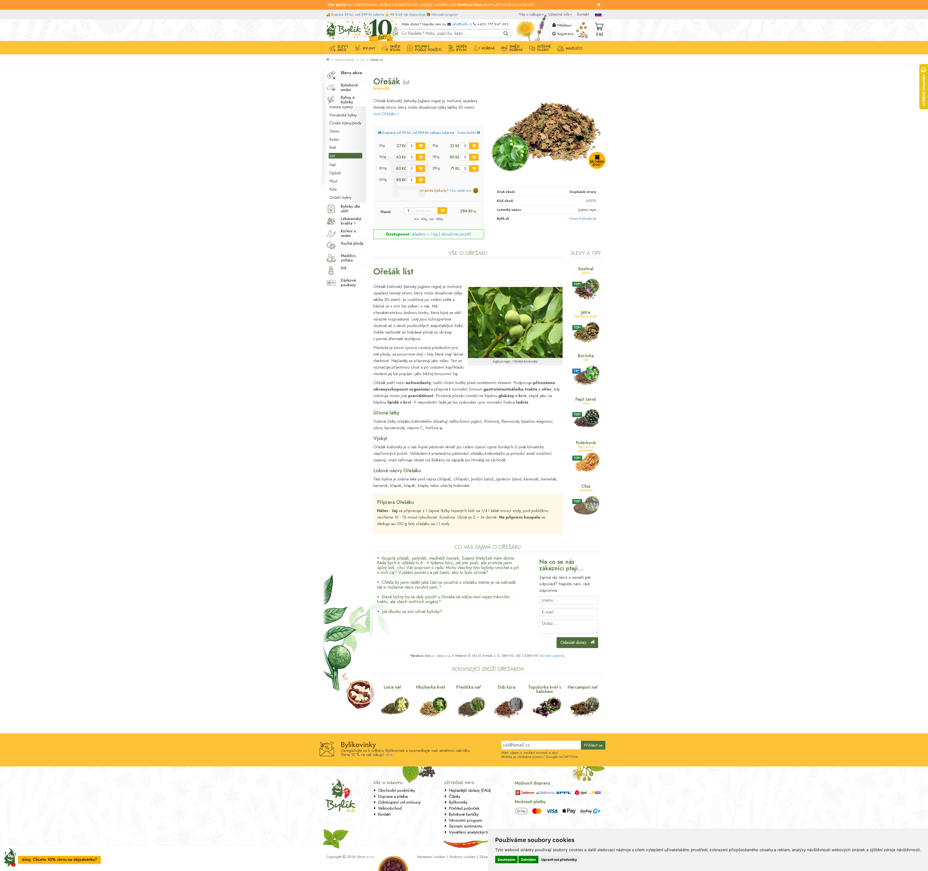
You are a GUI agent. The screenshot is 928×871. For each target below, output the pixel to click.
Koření (488, 48)
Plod (333, 181)
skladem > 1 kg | (441, 234)
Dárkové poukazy (348, 282)
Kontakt (583, 14)
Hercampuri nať (583, 687)
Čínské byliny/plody (345, 123)
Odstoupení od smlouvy (399, 802)
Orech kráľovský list (582, 218)
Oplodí (335, 173)
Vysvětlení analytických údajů (474, 832)
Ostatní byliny (340, 197)
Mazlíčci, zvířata (348, 258)
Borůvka (586, 357)
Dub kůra (506, 687)
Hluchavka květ (430, 687)
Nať (332, 165)
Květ (332, 147)
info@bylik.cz (462, 24)
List (362, 60)
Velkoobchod (390, 808)
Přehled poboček (464, 808)
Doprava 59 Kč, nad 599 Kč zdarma (357, 14)
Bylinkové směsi (349, 87)
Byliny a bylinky (344, 60)
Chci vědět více (460, 190)
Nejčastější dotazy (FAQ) (470, 790)
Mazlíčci (574, 48)
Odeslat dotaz (575, 642)
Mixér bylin (461, 48)
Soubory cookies (462, 856)
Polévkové (586, 446)
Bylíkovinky (458, 802)
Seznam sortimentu (465, 826)
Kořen (334, 139)
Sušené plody (544, 48)
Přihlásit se (593, 745)
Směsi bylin (395, 48)
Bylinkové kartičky (463, 814)
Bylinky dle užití (350, 208)
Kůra (333, 189)
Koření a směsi (348, 233)
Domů (330, 23)
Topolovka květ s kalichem (544, 689)
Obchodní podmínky (552, 656)
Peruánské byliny (343, 115)
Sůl (343, 268)
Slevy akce (342, 48)
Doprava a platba (393, 796)
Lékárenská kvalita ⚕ (351, 221)
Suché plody (352, 243)
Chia (586, 487)
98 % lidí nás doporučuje (407, 14)
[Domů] (327, 59)
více (389, 754)
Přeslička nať (468, 687)
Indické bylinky (341, 107)
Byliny (369, 48)
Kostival (585, 270)
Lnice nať (392, 687)
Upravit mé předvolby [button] (559, 859)
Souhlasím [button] (506, 859)
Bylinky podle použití (428, 48)
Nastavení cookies (431, 856)
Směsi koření (515, 48)
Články (454, 796)
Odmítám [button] (528, 859)
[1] (420, 146)
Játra (585, 313)
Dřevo (334, 131)
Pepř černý (585, 400)
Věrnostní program (444, 14)
